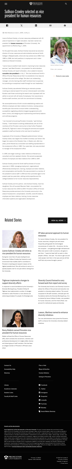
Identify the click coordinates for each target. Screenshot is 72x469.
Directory (7, 373)
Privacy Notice (64, 463)
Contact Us (7, 365)
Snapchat (44, 396)
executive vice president (10, 73)
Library (6, 385)
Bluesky (43, 408)
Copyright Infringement (62, 461)
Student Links (8, 392)
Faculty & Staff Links (11, 396)
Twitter (43, 389)
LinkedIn (44, 400)
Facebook (44, 385)
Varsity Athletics (44, 373)
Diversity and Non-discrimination (12, 426)
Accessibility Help (9, 369)
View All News (57, 220)
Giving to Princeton (45, 377)
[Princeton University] (13, 458)
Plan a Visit (42, 365)
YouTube (44, 404)
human (17, 43)
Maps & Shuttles (44, 369)
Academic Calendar (10, 389)
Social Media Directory (48, 411)
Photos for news (62, 76)
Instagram (44, 392)
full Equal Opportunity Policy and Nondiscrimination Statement (27, 446)
